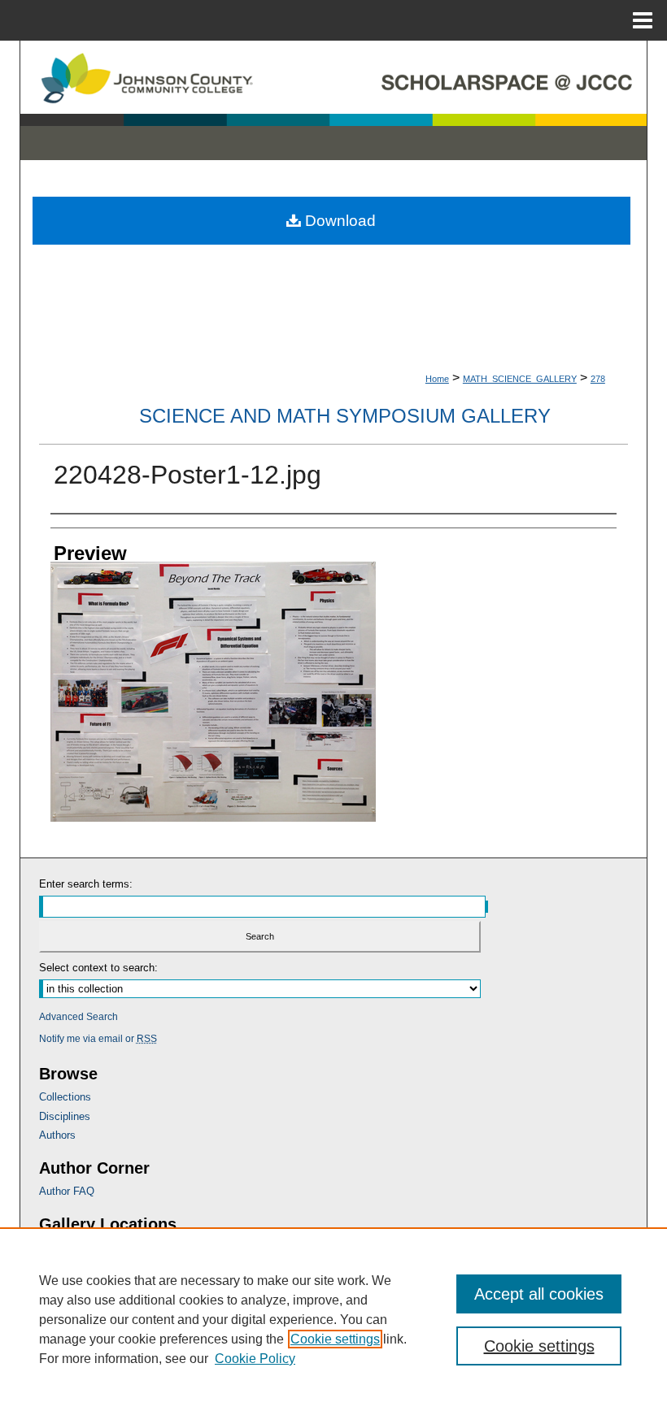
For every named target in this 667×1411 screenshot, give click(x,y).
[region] (333, 1319)
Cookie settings (335, 1339)
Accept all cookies (539, 1294)
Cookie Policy (255, 1358)
